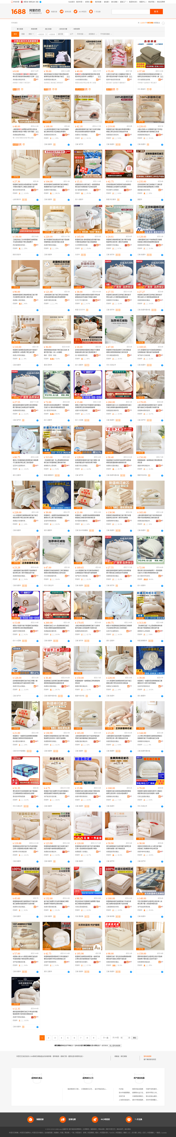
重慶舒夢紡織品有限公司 (144, 466)
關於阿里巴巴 (110, 1129)
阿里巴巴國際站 (25, 1133)
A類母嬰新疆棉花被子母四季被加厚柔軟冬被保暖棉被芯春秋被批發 (149, 517)
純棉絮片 (16, 83)
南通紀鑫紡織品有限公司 (144, 521)
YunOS (111, 1133)
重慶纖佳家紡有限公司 (144, 190)
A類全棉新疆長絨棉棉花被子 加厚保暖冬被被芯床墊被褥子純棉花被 (149, 406)
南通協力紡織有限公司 (20, 521)
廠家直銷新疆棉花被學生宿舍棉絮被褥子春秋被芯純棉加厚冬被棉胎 (25, 406)
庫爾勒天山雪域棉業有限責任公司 (51, 466)
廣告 (68, 77)
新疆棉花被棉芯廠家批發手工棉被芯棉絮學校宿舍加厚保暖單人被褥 (149, 792)
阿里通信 (119, 1133)
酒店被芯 (54, 83)
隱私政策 (101, 1129)
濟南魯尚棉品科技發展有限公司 (20, 80)
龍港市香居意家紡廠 (113, 80)
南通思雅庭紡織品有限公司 (20, 576)
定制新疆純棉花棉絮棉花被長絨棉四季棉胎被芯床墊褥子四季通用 (118, 186)
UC (129, 1133)
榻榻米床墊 (79, 83)
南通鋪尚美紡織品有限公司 (113, 796)
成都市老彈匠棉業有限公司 (82, 410)
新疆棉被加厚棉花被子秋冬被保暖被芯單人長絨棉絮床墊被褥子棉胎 (87, 847)
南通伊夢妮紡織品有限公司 (51, 245)
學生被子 (154, 83)
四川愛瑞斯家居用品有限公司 (82, 190)
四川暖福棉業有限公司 (82, 355)
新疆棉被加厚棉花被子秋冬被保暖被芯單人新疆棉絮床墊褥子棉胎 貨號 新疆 (25, 847)
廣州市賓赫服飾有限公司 (140, 1100)
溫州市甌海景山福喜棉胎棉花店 (105, 1089)
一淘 (72, 1133)
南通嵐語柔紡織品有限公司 (113, 852)
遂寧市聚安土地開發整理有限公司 (157, 1093)
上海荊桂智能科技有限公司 (128, 1100)
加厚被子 (116, 83)
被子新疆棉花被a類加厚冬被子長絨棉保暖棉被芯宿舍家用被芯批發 (56, 241)
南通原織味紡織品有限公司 (144, 300)
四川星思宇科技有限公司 (51, 410)
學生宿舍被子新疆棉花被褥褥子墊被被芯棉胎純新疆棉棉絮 (87, 903)
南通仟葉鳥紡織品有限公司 (20, 1017)
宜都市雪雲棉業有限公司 (51, 962)
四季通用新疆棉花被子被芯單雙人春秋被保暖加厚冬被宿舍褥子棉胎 (87, 461)
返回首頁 (105, 1045)
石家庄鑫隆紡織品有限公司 (144, 796)
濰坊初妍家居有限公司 (20, 190)
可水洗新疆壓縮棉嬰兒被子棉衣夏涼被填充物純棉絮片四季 (25, 75)
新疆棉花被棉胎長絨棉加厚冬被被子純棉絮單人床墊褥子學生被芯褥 (25, 351)
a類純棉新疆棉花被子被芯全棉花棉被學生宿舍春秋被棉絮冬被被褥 (87, 131)
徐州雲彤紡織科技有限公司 (82, 521)
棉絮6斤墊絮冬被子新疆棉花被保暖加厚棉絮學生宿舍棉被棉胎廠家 (88, 406)
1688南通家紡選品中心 (82, 80)
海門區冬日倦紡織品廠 (144, 355)
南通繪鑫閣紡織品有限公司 (20, 135)
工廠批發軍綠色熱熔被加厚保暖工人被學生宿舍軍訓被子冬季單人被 (149, 75)
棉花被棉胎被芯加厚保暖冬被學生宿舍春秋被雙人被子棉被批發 (118, 847)
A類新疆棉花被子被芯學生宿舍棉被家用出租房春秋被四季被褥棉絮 (56, 296)
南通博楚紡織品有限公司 (51, 80)
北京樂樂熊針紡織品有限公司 (82, 245)
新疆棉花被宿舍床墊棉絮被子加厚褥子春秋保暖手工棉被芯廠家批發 (25, 186)
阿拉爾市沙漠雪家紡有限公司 (113, 190)
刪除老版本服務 (137, 1089)
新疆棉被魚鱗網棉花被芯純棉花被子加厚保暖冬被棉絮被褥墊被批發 (56, 847)
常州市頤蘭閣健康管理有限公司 (129, 1093)
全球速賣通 (48, 1133)
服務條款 (94, 1129)
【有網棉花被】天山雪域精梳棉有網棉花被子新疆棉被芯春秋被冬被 (56, 461)
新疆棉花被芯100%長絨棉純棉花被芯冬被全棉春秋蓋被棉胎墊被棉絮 (119, 406)
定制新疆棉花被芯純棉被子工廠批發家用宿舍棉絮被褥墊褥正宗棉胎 (149, 186)
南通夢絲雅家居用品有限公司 (144, 410)
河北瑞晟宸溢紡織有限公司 (144, 80)
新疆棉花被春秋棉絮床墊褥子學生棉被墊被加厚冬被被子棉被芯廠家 (87, 296)
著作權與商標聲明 (75, 1129)
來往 (139, 1133)
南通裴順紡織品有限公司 (144, 135)
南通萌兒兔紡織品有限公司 (20, 907)
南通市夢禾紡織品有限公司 (144, 852)
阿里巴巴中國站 (37, 1133)
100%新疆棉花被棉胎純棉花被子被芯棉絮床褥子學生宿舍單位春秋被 (25, 517)
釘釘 (144, 1133)
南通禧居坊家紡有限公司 (113, 135)
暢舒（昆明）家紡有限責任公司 (51, 355)
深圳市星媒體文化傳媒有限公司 (156, 1100)
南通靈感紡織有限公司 (113, 410)
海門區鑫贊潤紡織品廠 (144, 907)
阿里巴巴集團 (13, 1133)
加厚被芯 (47, 83)
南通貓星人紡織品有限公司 (82, 852)
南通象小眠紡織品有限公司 (20, 300)
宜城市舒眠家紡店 (50, 521)
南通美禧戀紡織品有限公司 (113, 962)
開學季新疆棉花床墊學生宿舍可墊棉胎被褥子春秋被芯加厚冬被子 (149, 958)
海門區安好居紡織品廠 (51, 796)
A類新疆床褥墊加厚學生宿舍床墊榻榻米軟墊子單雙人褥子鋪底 (25, 131)
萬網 (125, 1133)
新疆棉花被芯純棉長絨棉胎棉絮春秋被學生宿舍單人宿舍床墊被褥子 (118, 792)
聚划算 (67, 1133)
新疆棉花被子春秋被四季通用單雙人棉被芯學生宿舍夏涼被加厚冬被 (118, 131)
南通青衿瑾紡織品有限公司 (51, 190)
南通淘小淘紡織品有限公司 (82, 135)
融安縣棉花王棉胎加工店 (76, 1089)
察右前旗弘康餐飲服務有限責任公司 (158, 1096)
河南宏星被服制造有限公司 (82, 907)
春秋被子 (60, 83)
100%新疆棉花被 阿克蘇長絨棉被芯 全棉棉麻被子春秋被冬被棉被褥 (149, 351)
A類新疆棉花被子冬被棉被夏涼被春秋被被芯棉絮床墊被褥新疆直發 (149, 241)
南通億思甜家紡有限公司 (51, 135)
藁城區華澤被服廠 (19, 796)
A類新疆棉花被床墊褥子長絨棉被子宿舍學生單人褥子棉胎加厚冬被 (25, 572)
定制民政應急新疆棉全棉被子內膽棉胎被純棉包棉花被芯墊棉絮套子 (87, 351)
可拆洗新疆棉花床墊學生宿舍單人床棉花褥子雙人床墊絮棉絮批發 (149, 903)
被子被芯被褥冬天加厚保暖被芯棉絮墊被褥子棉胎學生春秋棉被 (56, 903)
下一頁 (105, 1038)
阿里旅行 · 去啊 (81, 1133)
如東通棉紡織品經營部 (144, 962)
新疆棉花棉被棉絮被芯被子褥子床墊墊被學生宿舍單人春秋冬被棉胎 (118, 241)
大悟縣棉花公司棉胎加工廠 (90, 1089)
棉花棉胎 (124, 1056)
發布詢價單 (147, 1056)
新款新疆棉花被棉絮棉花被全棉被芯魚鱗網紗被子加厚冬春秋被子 (56, 186)
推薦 (37, 77)
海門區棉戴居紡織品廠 (20, 962)
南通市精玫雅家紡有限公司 (82, 796)
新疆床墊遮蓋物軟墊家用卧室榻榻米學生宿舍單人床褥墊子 (87, 75)
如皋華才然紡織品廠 (20, 852)
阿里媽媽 (91, 1133)
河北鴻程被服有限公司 (113, 355)
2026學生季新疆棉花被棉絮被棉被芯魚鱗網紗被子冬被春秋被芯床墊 (149, 737)
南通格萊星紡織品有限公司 (20, 410)
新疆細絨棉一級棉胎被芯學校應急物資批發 (149, 461)
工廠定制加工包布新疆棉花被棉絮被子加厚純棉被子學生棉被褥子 (25, 241)
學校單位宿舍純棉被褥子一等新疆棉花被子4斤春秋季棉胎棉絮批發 (56, 406)
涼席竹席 (122, 1096)
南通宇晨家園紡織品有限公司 (51, 907)
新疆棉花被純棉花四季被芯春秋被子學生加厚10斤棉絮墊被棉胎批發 (118, 296)
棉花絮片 (27, 83)
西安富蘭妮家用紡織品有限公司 (20, 245)
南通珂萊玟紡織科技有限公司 (82, 962)
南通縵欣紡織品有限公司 (144, 741)
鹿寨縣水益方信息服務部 (140, 1093)
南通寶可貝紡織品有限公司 (113, 245)
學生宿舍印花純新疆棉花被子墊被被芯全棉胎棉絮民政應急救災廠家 (25, 792)
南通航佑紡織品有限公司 (51, 852)
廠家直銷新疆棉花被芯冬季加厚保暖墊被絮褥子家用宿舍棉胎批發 (25, 1013)
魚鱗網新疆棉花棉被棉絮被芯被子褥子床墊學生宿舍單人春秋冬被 (25, 296)
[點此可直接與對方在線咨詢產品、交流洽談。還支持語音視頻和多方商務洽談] (69, 144)
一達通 (157, 1133)
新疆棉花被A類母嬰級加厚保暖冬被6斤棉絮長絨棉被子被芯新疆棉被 (87, 241)
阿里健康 (150, 1133)
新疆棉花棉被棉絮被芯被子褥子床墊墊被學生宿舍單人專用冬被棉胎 (118, 517)
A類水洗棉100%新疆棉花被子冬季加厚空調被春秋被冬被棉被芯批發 (149, 131)
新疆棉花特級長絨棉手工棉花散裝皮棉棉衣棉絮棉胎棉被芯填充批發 (118, 351)
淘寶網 (56, 1133)
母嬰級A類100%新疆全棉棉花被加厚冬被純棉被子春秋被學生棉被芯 (25, 958)
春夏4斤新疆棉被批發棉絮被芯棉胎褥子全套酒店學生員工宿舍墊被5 (25, 461)
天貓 (61, 1133)
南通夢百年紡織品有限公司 (113, 300)
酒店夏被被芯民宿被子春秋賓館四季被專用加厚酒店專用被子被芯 (56, 75)
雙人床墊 (16, 138)
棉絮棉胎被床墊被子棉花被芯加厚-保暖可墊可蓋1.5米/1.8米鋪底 (56, 351)
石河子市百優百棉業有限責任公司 (82, 300)
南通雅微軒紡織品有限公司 (113, 521)
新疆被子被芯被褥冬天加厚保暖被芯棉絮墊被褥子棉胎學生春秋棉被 (56, 792)
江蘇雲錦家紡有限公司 (113, 907)
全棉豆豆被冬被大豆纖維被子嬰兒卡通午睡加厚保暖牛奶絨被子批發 (118, 75)
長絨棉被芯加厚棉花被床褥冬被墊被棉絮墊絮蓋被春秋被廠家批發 (118, 461)
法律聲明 (86, 1129)
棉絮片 (21, 83)
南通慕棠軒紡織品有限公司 (144, 245)
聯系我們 (120, 1129)
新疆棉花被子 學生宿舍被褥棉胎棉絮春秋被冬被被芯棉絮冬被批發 (118, 958)
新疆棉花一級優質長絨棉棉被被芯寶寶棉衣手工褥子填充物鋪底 (56, 517)
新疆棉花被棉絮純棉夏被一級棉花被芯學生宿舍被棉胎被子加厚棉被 (87, 958)
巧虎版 (121, 1089)
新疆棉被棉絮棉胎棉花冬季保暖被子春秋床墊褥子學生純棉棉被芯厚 (56, 958)
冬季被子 (140, 83)
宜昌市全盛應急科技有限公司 (20, 466)
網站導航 (128, 1129)
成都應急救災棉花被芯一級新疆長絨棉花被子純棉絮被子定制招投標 (87, 186)
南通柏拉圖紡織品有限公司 (113, 466)
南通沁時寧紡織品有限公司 (20, 355)
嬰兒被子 (109, 83)
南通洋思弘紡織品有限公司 (82, 466)
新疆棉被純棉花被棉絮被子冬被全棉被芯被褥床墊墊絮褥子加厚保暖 (25, 903)
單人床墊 (93, 83)
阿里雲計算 (104, 1133)
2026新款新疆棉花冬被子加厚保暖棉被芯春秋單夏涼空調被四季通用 (56, 131)
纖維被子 (122, 83)
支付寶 (134, 1133)
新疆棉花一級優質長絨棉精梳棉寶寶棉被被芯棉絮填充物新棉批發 (87, 517)
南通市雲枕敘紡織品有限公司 (51, 300)
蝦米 (96, 1133)
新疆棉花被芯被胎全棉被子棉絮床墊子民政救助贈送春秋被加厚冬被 (87, 792)
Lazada (164, 1133)
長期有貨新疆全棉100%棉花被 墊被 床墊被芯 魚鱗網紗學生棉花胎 (149, 847)
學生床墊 (86, 83)
